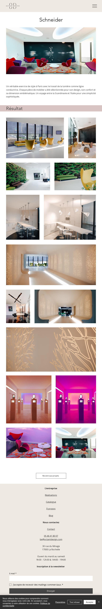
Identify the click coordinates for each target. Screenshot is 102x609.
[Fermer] (98, 602)
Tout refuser (75, 602)
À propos (51, 508)
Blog (51, 515)
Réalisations (51, 495)
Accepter (89, 602)
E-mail (12, 573)
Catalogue (51, 501)
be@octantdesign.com (51, 539)
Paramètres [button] (60, 602)
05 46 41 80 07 (51, 535)
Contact (51, 529)
